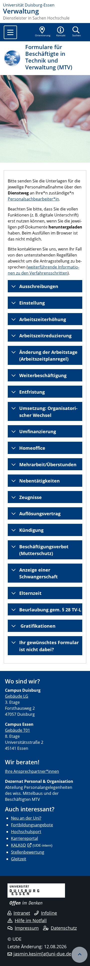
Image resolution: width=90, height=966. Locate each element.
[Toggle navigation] (10, 32)
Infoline (49, 913)
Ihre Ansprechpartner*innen (32, 771)
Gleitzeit (18, 859)
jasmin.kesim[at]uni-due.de (42, 954)
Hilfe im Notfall (31, 920)
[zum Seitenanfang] (80, 955)
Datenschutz (64, 928)
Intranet (22, 913)
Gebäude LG (16, 696)
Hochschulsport (26, 831)
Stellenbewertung (27, 852)
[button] (61, 32)
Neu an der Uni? (26, 818)
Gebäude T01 (17, 730)
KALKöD (18, 845)
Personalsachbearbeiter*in (33, 199)
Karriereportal (24, 838)
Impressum (27, 928)
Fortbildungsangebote (32, 825)
